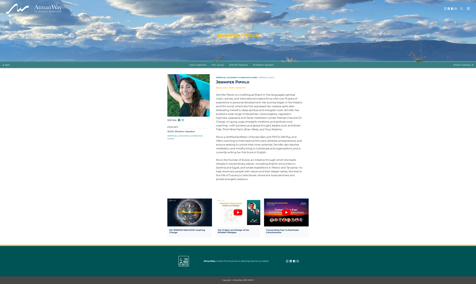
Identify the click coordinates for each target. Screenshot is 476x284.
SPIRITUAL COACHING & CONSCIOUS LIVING (185, 137)
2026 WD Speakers (238, 65)
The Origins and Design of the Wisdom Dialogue (233, 231)
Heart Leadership (197, 65)
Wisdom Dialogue (463, 64)
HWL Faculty (217, 65)
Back (6, 64)
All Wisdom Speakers (263, 65)
